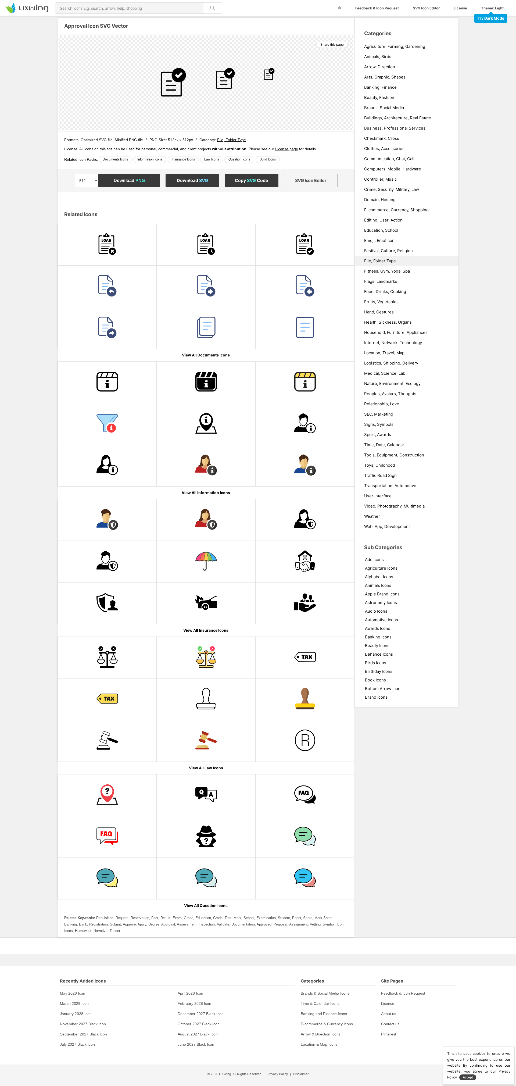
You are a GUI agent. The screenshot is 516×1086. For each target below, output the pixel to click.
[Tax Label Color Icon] (107, 699)
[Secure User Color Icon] (107, 520)
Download (129, 180)
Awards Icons (377, 628)
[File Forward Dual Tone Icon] (107, 328)
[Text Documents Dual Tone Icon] (206, 328)
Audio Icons (376, 611)
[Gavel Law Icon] (206, 741)
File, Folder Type (231, 140)
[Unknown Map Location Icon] (107, 795)
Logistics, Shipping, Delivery (391, 363)
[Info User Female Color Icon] (206, 465)
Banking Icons (378, 637)
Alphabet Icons (379, 576)
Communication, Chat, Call (389, 158)
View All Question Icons (206, 905)
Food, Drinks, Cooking (385, 291)
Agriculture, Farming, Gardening (394, 46)
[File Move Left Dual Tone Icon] (305, 286)
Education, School (381, 230)
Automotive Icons (381, 619)
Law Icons (211, 159)
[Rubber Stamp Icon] (305, 699)
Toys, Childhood (379, 465)
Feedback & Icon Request (377, 8)
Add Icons (374, 559)
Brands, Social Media (384, 107)
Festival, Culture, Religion (388, 250)
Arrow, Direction (379, 67)
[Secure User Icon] (107, 561)
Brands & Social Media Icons (325, 993)
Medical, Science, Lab (384, 373)
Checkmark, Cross (381, 138)
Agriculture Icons (381, 568)
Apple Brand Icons (382, 593)
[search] (212, 8)
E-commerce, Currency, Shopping (396, 210)
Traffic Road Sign (380, 475)
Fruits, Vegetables (381, 301)
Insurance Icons (183, 159)
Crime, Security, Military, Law (391, 189)
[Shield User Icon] (107, 603)
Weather (372, 516)
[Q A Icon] (206, 795)
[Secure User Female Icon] (305, 520)
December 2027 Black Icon (201, 1014)
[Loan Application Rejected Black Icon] (107, 244)
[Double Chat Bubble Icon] (305, 837)
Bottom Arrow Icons (384, 688)
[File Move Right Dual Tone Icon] (206, 286)
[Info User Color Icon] (305, 465)
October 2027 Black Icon (199, 1024)
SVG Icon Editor (426, 8)
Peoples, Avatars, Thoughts (390, 393)
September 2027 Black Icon (83, 1034)
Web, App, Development (387, 526)
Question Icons (239, 159)
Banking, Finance (380, 87)
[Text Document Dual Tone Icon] (305, 328)
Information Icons (149, 159)
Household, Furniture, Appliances (396, 332)
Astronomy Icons (381, 602)
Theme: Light (492, 8)
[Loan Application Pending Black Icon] (206, 244)
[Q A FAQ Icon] (305, 795)
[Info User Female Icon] (107, 465)
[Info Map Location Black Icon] (206, 424)
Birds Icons (375, 662)
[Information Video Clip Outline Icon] (107, 382)
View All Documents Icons (206, 355)
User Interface (378, 496)
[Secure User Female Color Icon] (206, 520)
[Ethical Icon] (206, 657)
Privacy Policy (277, 1074)
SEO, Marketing (378, 414)
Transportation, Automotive (390, 485)
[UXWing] (26, 11)
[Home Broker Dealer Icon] (305, 561)
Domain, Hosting (380, 199)
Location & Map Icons (319, 1044)
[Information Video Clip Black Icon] (206, 382)
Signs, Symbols (378, 424)
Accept (468, 1077)
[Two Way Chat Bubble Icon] (305, 878)
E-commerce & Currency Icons (327, 1024)
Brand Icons (376, 697)
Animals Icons (378, 585)
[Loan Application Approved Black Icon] (305, 244)
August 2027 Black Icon (198, 1034)
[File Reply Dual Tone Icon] (107, 286)
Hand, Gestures (379, 312)
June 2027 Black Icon (196, 1044)
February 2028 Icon (194, 1003)
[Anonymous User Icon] (206, 837)
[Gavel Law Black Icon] (107, 741)
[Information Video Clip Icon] (305, 382)
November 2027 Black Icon (83, 1024)
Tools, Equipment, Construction (394, 455)
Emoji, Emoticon (379, 240)
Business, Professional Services (394, 128)
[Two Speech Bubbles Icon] (107, 878)
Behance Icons (379, 654)
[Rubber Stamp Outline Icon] (206, 699)
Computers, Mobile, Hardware (392, 169)
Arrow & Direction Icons (321, 1034)
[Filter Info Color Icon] (107, 424)
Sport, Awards (377, 434)
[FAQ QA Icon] (107, 837)
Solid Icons (268, 159)
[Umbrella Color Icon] (206, 561)
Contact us (390, 1024)
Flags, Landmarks (380, 281)
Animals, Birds (377, 56)
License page (286, 149)
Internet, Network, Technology (393, 342)
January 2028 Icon (76, 1014)
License (460, 8)
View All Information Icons (206, 492)
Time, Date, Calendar (384, 444)
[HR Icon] (305, 603)
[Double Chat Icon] (206, 878)
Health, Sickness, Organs (388, 322)
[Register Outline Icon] (305, 741)
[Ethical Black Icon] (107, 657)
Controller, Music (380, 179)
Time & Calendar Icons (320, 1003)
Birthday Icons (378, 671)
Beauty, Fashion (379, 97)
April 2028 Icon (190, 993)
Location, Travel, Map (384, 353)
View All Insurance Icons (205, 630)
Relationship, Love (381, 404)
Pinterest (388, 1034)
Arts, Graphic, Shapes (385, 77)
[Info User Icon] (305, 424)
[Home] (339, 8)
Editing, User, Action (383, 220)
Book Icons (375, 680)
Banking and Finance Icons (324, 1014)
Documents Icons (115, 159)
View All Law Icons (206, 768)
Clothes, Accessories (384, 148)
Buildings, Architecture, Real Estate (397, 118)
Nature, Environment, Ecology (392, 383)
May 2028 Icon (72, 993)
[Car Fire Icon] (206, 603)
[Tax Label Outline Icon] (305, 657)
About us (388, 1014)
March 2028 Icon (74, 1003)
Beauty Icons (377, 645)
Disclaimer (301, 1074)
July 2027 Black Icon (77, 1044)
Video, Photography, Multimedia (394, 506)
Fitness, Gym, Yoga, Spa (387, 271)
